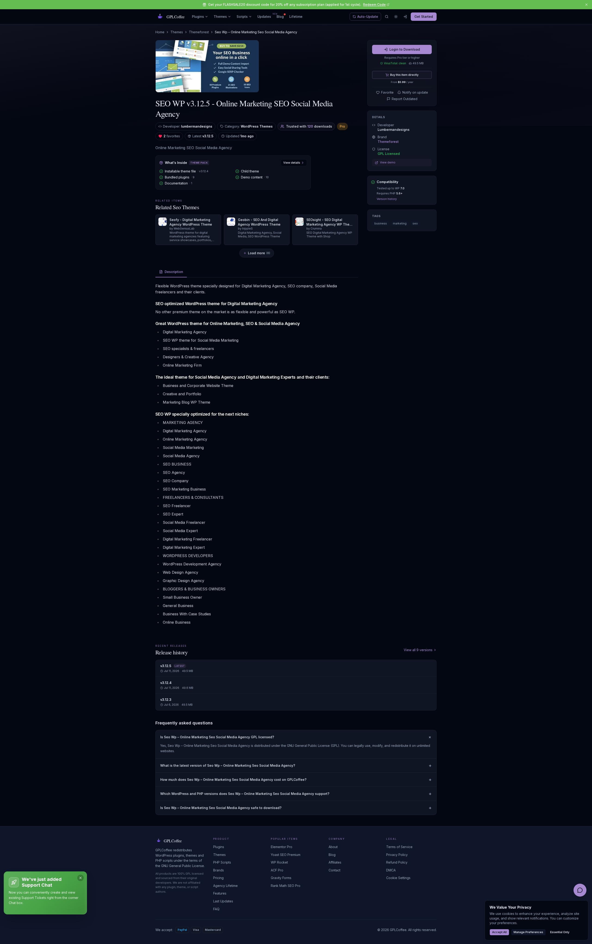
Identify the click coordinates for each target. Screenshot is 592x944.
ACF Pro (277, 870)
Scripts (242, 16)
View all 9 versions (418, 650)
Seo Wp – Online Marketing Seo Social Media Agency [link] (256, 32)
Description (174, 272)
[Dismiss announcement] (586, 4)
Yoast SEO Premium (285, 855)
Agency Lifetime (225, 886)
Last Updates (223, 901)
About (333, 847)
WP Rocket (279, 862)
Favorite (387, 92)
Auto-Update (367, 16)
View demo (387, 162)
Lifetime (295, 16)
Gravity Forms (281, 878)
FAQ (216, 909)
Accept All (499, 932)
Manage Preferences (528, 932)
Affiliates (335, 862)
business (380, 223)
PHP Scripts (222, 862)
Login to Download (404, 49)
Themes (220, 16)
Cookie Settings (398, 878)
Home (159, 32)
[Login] (405, 16)
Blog (280, 16)
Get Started (423, 16)
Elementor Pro (281, 847)
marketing (400, 223)
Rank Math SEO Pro (285, 886)
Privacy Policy (397, 855)
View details (291, 162)
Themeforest (199, 32)
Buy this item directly (404, 75)
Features (219, 893)
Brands (218, 870)
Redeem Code (374, 4)
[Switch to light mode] (396, 16)
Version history (387, 199)
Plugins (198, 16)
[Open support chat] (580, 890)
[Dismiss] (80, 878)
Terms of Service (399, 847)
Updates (264, 16)
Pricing (218, 878)
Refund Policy (396, 862)
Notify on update (415, 92)
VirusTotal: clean (395, 63)
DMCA (391, 870)
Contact (334, 870)
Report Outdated (404, 99)
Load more (259, 253)
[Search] (386, 16)
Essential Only (559, 932)
